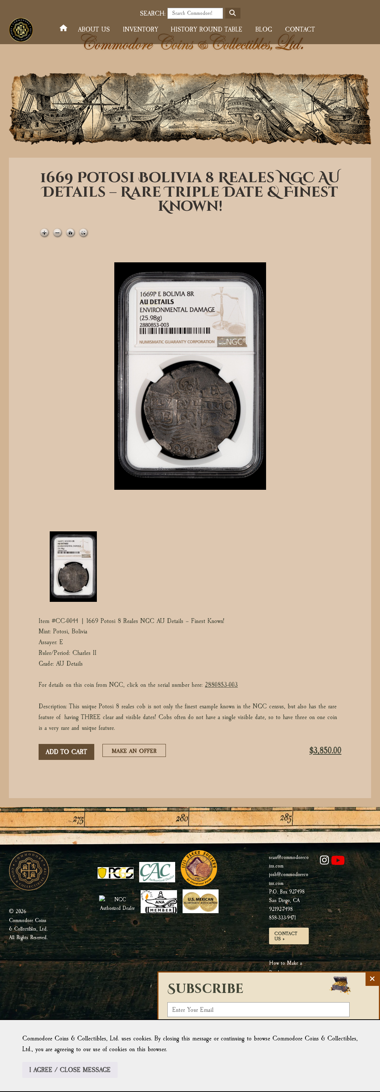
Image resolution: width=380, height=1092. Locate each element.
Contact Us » (285, 936)
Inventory (140, 29)
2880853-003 (221, 685)
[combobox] (195, 13)
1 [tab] (73, 566)
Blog (263, 29)
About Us (94, 29)
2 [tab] (136, 566)
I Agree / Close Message (70, 1070)
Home (65, 28)
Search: (153, 13)
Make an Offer (136, 752)
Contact (300, 29)
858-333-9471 (282, 917)
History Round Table (206, 29)
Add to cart (66, 752)
